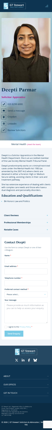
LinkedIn (12, 123)
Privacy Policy (25, 327)
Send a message (16, 110)
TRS (26, 424)
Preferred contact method (17, 289)
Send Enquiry (14, 333)
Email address (11, 266)
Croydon (12, 116)
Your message (10, 300)
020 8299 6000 (15, 104)
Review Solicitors (16, 130)
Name (8, 255)
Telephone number (13, 278)
